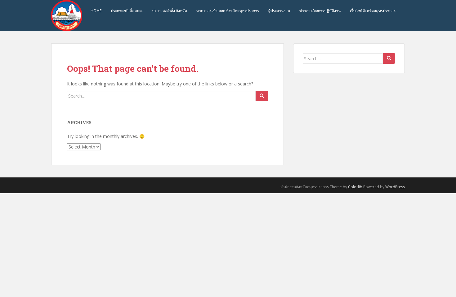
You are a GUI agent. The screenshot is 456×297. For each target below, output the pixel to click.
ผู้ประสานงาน (279, 10)
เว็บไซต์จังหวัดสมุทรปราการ (373, 10)
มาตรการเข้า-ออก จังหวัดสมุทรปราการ (227, 10)
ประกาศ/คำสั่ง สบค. (127, 10)
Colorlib (355, 187)
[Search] (262, 96)
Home (96, 10)
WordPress (395, 187)
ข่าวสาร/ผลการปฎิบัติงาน (320, 10)
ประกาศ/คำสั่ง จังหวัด (169, 10)
